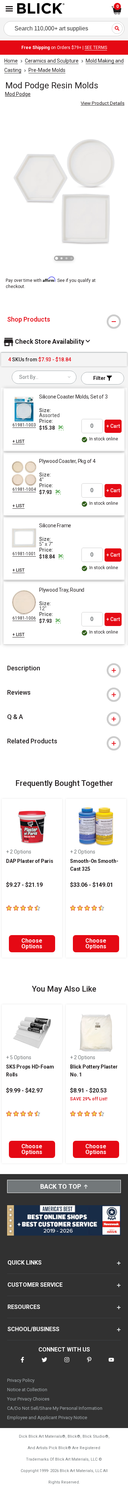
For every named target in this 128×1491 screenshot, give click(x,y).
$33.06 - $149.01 (91, 884)
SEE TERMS (96, 47)
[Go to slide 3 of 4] (66, 258)
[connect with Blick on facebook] (22, 1364)
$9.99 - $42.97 (24, 1090)
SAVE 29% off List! (88, 1098)
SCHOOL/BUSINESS (33, 1329)
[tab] (64, 319)
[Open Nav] (9, 8)
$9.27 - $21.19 (24, 884)
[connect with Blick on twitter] (44, 1364)
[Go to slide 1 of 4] (56, 258)
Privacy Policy (20, 1380)
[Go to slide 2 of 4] (61, 258)
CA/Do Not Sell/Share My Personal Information (54, 1408)
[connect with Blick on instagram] (67, 1364)
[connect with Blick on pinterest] (89, 1364)
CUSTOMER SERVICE (35, 1284)
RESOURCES (23, 1307)
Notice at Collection (27, 1389)
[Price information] (61, 428)
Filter (100, 378)
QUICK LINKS (24, 1262)
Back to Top (60, 1186)
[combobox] (44, 377)
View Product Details (102, 103)
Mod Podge (18, 94)
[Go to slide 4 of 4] (71, 258)
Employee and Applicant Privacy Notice (47, 1417)
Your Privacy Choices (28, 1399)
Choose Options (31, 943)
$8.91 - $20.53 (88, 1090)
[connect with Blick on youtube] (111, 1364)
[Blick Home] (41, 9)
